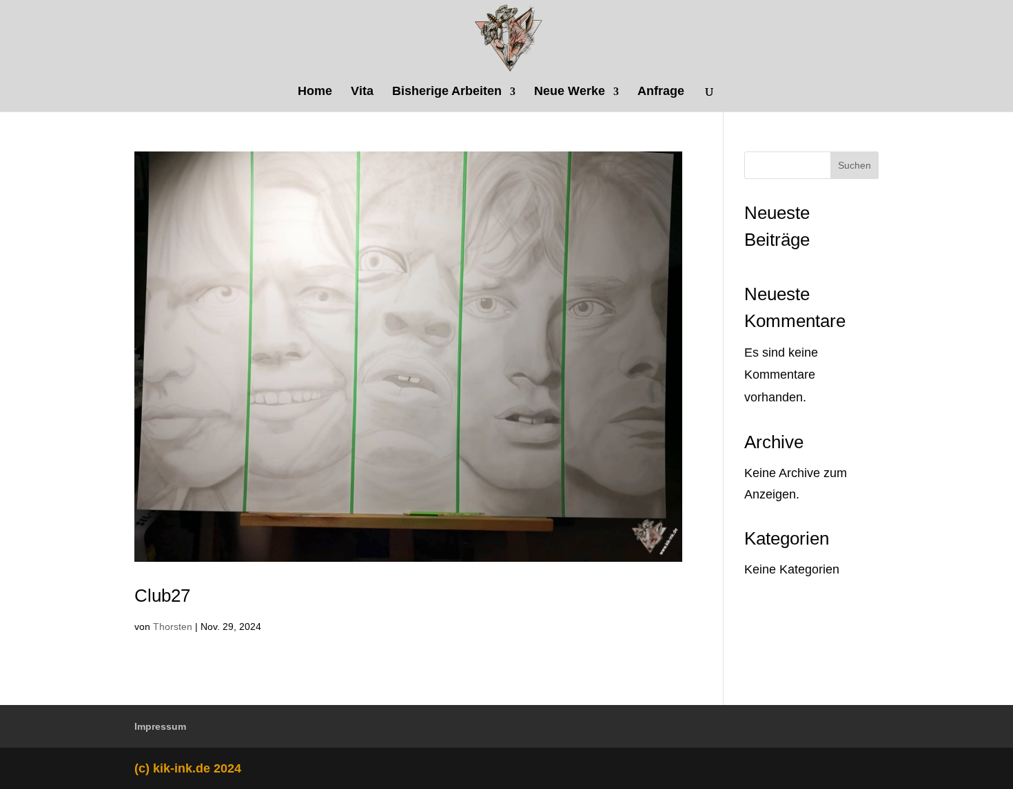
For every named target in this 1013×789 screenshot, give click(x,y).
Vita (362, 92)
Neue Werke (569, 92)
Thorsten (172, 626)
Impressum (160, 726)
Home (315, 92)
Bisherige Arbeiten (447, 92)
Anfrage (660, 92)
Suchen (854, 165)
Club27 (162, 595)
